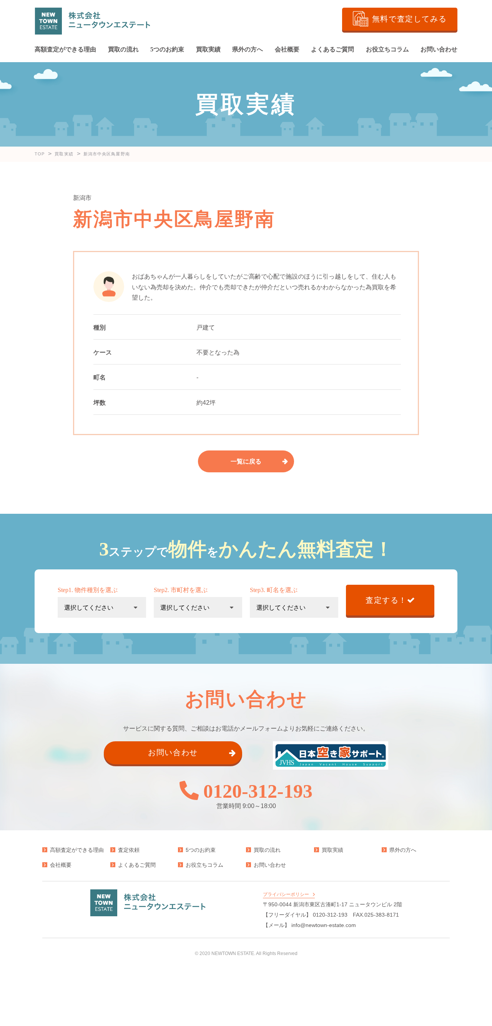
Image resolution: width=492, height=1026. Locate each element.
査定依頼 (129, 850)
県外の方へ (247, 49)
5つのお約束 (167, 49)
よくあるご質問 (332, 49)
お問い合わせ (439, 49)
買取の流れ (123, 49)
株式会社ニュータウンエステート (92, 21)
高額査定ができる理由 (65, 49)
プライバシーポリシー (286, 894)
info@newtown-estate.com (323, 925)
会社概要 (287, 49)
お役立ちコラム (387, 49)
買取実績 (208, 49)
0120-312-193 (257, 791)
